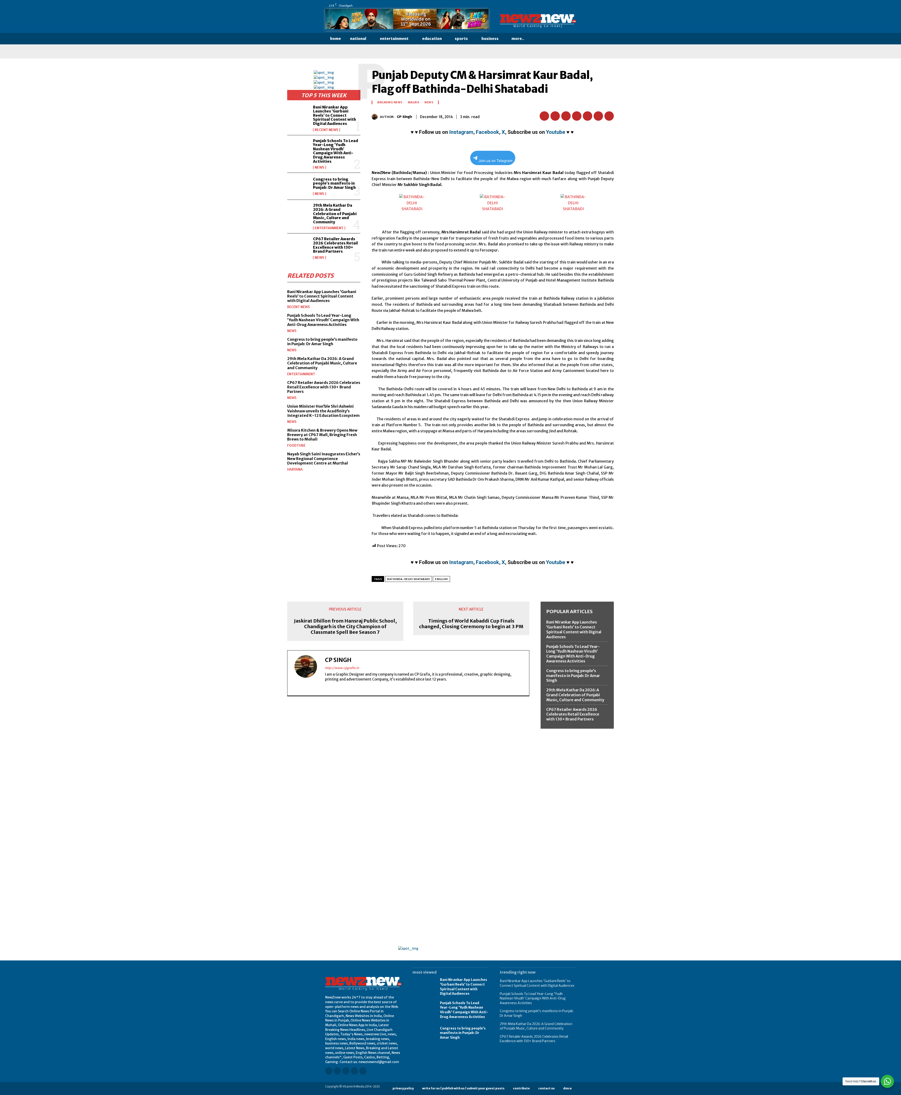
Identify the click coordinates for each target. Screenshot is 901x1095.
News (319, 167)
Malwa (413, 102)
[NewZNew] (538, 21)
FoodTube (296, 445)
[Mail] (554, 6)
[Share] (560, 6)
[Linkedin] (547, 6)
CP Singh (404, 117)
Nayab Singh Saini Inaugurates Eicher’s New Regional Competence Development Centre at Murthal (323, 458)
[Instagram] (541, 6)
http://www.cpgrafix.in (342, 668)
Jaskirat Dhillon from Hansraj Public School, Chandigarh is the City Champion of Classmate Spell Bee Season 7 (345, 626)
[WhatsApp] (574, 6)
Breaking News (389, 102)
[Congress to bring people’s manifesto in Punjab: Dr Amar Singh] (298, 186)
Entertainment (329, 228)
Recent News (326, 130)
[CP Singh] (376, 117)
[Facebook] (534, 6)
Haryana (295, 469)
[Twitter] (567, 6)
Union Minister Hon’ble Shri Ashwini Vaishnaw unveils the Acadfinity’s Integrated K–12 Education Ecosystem (323, 411)
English (441, 579)
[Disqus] (408, 764)
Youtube (555, 132)
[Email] (587, 116)
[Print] (598, 116)
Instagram (461, 132)
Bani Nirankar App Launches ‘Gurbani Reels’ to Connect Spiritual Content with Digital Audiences (334, 115)
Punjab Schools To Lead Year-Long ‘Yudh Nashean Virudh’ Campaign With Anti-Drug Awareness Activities (335, 151)
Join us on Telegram (495, 161)
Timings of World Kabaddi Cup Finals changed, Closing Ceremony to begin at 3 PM (471, 623)
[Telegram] (609, 116)
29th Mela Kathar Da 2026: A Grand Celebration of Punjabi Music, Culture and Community (335, 213)
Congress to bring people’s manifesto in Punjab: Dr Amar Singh (334, 183)
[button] (538, 39)
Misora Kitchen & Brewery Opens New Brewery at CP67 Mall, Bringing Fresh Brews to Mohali (322, 434)
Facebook (487, 132)
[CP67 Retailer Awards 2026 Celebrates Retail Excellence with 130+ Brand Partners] (298, 247)
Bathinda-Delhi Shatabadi (408, 579)
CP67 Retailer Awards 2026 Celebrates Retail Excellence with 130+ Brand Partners (335, 245)
